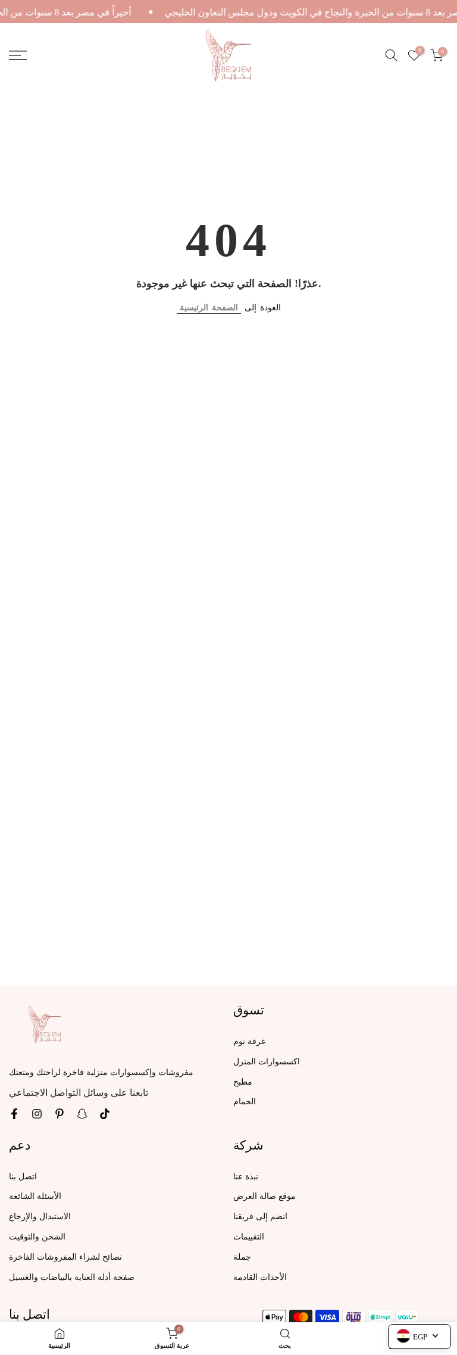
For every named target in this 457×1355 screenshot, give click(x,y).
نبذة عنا (245, 1176)
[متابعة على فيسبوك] (14, 1114)
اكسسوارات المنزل (266, 1061)
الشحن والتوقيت (37, 1236)
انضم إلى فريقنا (260, 1216)
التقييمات (248, 1236)
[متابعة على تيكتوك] (104, 1114)
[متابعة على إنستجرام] (37, 1114)
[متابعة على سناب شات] (82, 1114)
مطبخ (242, 1081)
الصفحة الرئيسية (209, 307)
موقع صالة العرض (264, 1196)
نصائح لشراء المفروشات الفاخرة (65, 1257)
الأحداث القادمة (260, 1277)
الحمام (244, 1101)
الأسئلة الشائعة (35, 1196)
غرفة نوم (249, 1041)
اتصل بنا (23, 1176)
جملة (242, 1257)
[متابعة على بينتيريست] (59, 1114)
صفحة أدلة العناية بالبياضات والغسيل (71, 1277)
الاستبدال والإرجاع (40, 1216)
